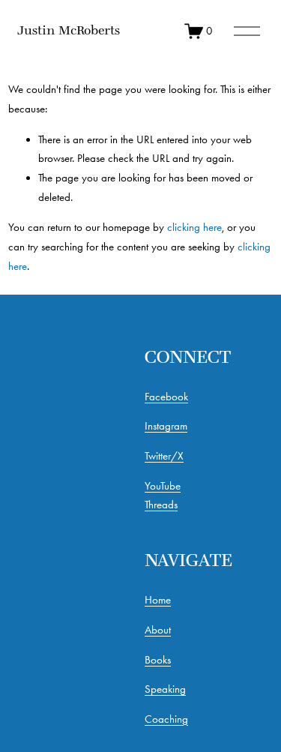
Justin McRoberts (68, 29)
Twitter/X (164, 456)
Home (158, 600)
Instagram (166, 426)
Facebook (166, 396)
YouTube (163, 486)
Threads (161, 504)
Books (158, 660)
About (158, 630)
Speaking (165, 689)
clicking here (194, 227)
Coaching (166, 719)
